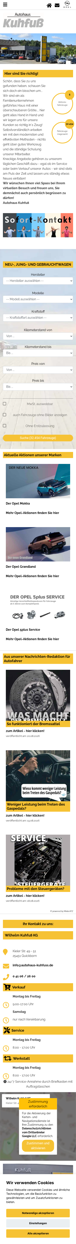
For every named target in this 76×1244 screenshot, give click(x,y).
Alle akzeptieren (38, 1233)
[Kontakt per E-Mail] (57, 4)
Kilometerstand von (38, 330)
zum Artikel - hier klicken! (25, 731)
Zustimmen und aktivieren (38, 1145)
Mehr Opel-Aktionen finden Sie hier (32, 513)
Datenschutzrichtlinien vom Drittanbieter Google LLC (36, 1132)
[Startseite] (49, 4)
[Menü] (5, 4)
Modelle (38, 293)
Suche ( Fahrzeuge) (38, 438)
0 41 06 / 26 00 (24, 976)
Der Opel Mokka (18, 503)
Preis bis (38, 380)
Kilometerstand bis (38, 347)
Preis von (38, 364)
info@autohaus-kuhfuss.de (33, 965)
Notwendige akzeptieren (38, 1213)
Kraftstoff (38, 311)
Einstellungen (38, 1223)
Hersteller (38, 275)
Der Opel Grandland (21, 567)
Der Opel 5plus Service (23, 630)
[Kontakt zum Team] (38, 225)
